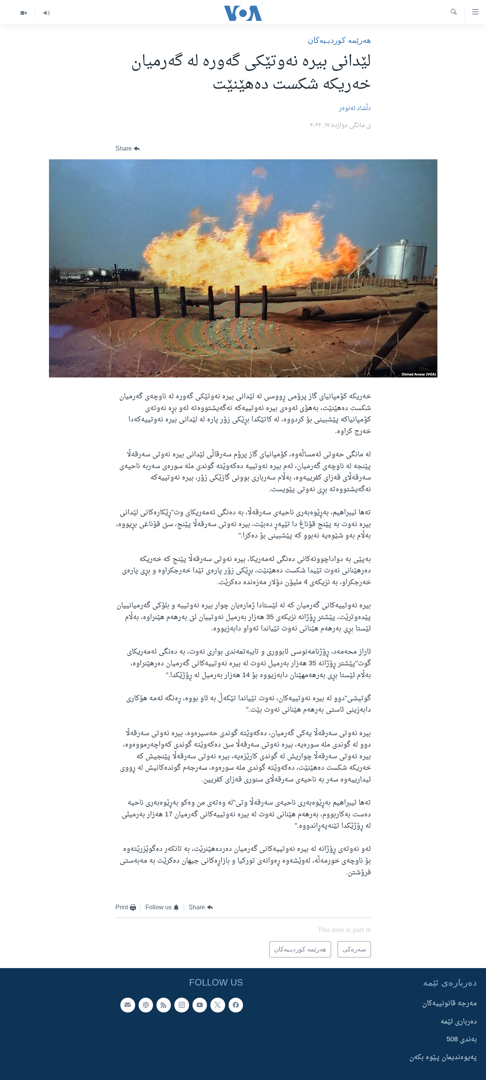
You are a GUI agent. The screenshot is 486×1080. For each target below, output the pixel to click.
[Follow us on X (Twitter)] (217, 1005)
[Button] (127, 149)
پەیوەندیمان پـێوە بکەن (443, 1057)
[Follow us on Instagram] (181, 1005)
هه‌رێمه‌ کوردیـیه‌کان (339, 40)
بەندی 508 (462, 1039)
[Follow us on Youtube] (200, 1005)
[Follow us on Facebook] (236, 1005)
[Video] (23, 13)
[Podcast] (146, 1005)
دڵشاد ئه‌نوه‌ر (355, 108)
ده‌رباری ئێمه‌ (458, 1022)
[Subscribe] (127, 1005)
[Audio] (46, 13)
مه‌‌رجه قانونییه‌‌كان (449, 1003)
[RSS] (163, 1005)
